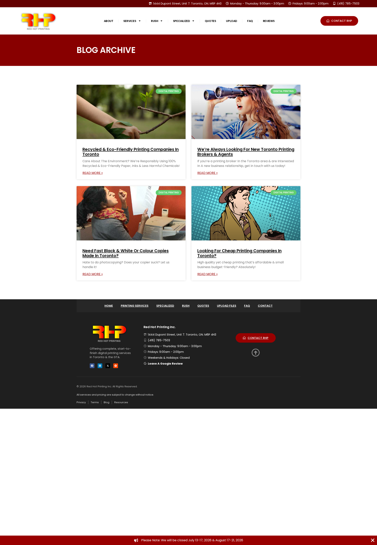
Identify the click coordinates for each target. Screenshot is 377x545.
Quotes (210, 21)
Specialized (181, 21)
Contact (265, 306)
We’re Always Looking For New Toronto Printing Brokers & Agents (245, 151)
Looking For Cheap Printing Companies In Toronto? (239, 253)
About (108, 21)
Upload (231, 21)
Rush (154, 21)
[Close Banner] (372, 540)
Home (108, 306)
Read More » (92, 173)
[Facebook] (92, 365)
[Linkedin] (100, 365)
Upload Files (226, 306)
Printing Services (134, 306)
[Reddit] (115, 365)
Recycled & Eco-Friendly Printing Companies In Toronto (130, 151)
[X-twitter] (107, 365)
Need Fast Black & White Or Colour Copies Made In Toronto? (125, 253)
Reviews (269, 21)
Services (129, 21)
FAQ (250, 21)
